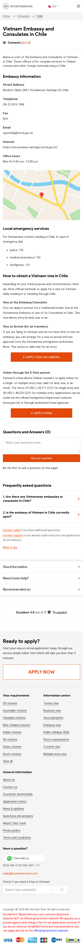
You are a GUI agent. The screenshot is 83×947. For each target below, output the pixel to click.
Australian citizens (15, 710)
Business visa (52, 710)
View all (8, 761)
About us (9, 779)
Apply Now (41, 672)
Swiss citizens (12, 746)
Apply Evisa (43, 413)
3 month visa (51, 746)
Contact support (13, 535)
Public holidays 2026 (56, 732)
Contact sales (11, 530)
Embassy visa (52, 725)
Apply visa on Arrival (43, 357)
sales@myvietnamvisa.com (20, 873)
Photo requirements (56, 739)
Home (6, 16)
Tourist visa (50, 703)
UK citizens (10, 739)
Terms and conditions (17, 837)
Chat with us (21, 858)
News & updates (13, 808)
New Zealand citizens (16, 725)
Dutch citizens (12, 754)
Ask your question (41, 458)
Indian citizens (12, 732)
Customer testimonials (18, 794)
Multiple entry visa (54, 754)
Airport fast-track (14, 823)
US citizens (10, 703)
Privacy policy (11, 830)
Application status (14, 801)
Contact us (10, 787)
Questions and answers (18, 816)
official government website (51, 930)
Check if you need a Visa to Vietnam (26, 882)
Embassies (23, 16)
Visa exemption (53, 717)
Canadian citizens (14, 717)
